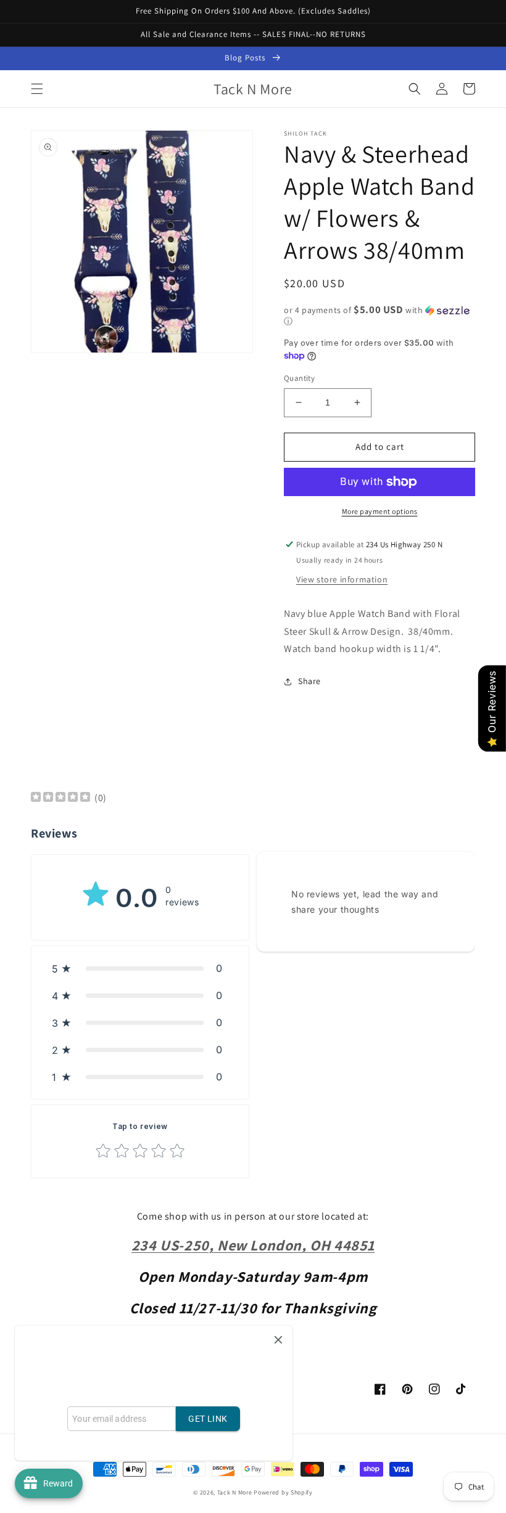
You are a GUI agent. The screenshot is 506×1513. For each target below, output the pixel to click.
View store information (342, 579)
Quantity (299, 378)
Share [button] (309, 681)
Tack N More (235, 1492)
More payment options (380, 511)
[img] (60, 798)
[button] (37, 88)
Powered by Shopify (283, 1492)
